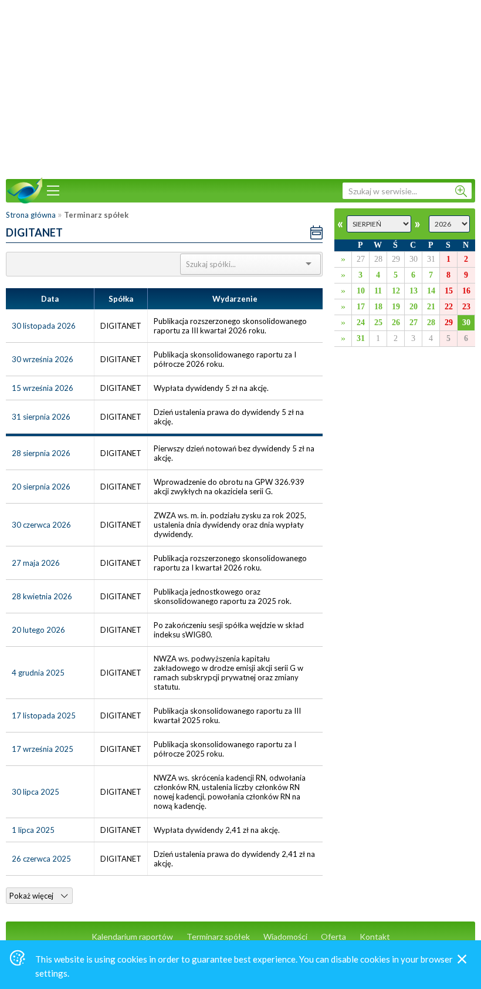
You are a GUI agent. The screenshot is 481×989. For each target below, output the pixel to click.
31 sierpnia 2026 (41, 416)
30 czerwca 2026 (41, 524)
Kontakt (375, 936)
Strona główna (31, 215)
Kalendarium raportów (132, 936)
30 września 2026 (42, 359)
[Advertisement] (240, 88)
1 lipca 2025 (33, 830)
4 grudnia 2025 (38, 672)
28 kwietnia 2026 (42, 596)
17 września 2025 (42, 749)
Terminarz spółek (218, 936)
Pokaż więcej (32, 895)
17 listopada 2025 (44, 715)
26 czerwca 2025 (41, 858)
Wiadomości (285, 936)
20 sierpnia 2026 (41, 486)
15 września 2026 (42, 388)
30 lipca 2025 (35, 791)
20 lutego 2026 (38, 629)
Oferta (333, 936)
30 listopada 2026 (44, 325)
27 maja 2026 (36, 563)
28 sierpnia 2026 (41, 453)
